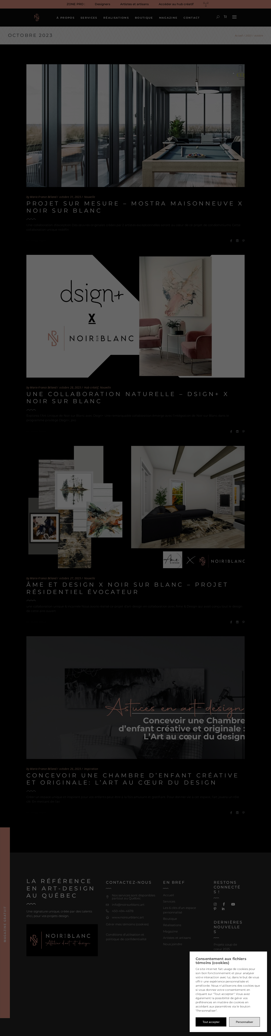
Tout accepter (211, 1022)
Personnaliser (244, 1022)
